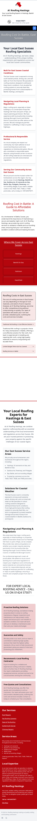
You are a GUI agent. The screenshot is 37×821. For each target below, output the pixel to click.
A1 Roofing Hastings (18, 10)
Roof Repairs (6, 715)
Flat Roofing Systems (9, 719)
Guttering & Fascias (8, 726)
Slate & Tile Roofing (8, 722)
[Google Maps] (6, 818)
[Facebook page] (2, 818)
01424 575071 (23, 592)
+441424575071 (11, 799)
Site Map (5, 803)
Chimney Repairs (8, 729)
